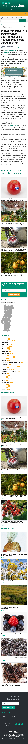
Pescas (3, 380)
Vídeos (3, 387)
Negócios (4, 373)
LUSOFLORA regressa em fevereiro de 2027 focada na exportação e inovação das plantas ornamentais (13, 225)
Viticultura (4, 389)
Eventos (9, 47)
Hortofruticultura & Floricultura (9, 366)
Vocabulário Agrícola (9, 17)
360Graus (17, 741)
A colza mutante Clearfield (8, 580)
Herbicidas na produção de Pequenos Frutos (12, 633)
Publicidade (14, 716)
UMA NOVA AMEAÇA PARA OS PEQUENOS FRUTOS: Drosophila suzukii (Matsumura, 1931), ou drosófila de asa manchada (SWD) (14, 554)
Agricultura (7, 24)
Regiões (2, 17)
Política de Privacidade (6, 718)
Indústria (4, 367)
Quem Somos (14, 9)
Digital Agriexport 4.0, (10, 50)
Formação (4, 360)
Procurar (23, 20)
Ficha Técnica (14, 718)
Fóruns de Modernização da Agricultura (11, 362)
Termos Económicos (18, 17)
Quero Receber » (14, 294)
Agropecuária (5, 346)
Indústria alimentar (16, 47)
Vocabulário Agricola (6, 723)
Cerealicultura (5, 351)
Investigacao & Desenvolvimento (9, 371)
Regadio (3, 384)
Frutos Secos (5, 364)
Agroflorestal (5, 344)
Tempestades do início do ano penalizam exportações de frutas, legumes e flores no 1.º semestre (13, 522)
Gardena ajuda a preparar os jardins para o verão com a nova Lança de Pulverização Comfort (13, 250)
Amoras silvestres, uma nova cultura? (10, 659)
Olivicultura (4, 375)
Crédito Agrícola (5, 353)
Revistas (2, 9)
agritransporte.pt (13, 125)
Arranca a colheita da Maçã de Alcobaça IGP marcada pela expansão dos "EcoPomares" (12, 199)
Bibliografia (3, 18)
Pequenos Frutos (6, 378)
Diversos (4, 355)
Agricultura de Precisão (7, 342)
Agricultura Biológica (7, 340)
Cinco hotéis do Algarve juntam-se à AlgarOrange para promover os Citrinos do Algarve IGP (14, 274)
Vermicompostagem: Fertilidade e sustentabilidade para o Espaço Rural (10, 684)
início (3, 24)
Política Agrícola (5, 382)
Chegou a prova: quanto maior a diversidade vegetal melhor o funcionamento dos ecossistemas (12, 607)
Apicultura (4, 348)
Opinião (3, 376)
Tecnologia (4, 386)
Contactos (7, 9)
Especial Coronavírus (7, 357)
